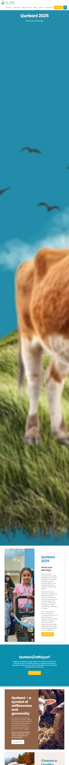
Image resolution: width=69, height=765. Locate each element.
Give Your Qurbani (48, 634)
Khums (41, 7)
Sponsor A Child (26, 7)
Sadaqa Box (16, 7)
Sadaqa (35, 7)
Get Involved (48, 7)
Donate (58, 7)
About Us (9, 7)
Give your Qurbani (34, 673)
